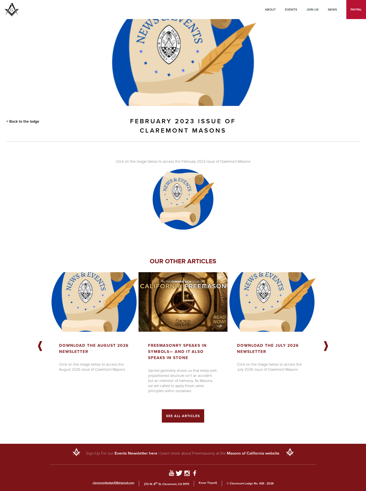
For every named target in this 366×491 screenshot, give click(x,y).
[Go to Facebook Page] (195, 474)
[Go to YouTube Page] (171, 474)
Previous (40, 346)
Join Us (312, 9)
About (270, 9)
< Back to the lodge (22, 121)
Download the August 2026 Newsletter (94, 348)
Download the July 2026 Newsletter (268, 348)
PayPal (356, 9)
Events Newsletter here (136, 453)
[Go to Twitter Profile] (179, 474)
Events (291, 9)
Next (326, 346)
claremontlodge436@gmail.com (113, 483)
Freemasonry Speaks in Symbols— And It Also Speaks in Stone (177, 351)
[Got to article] (94, 302)
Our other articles (183, 261)
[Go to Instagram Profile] (187, 474)
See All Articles (183, 415)
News (332, 9)
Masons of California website (253, 453)
